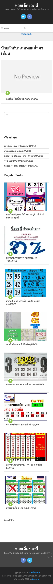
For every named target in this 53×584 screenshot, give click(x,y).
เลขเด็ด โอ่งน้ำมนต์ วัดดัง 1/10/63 (22, 98)
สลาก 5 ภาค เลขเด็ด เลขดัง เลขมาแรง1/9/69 (23, 302)
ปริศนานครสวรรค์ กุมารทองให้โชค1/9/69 (21, 259)
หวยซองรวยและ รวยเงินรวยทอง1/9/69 (21, 166)
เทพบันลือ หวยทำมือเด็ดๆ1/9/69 (21, 344)
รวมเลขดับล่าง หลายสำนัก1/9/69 (18, 161)
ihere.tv (35, 579)
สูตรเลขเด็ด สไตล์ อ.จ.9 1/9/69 (17, 151)
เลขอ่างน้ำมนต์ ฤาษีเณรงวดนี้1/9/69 (20, 146)
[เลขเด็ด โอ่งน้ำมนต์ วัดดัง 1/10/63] (26, 76)
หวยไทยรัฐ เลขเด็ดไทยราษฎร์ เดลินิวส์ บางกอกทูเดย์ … (25, 216)
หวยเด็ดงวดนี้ (26, 5)
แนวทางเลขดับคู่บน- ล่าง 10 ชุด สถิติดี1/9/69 (23, 156)
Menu (6, 28)
